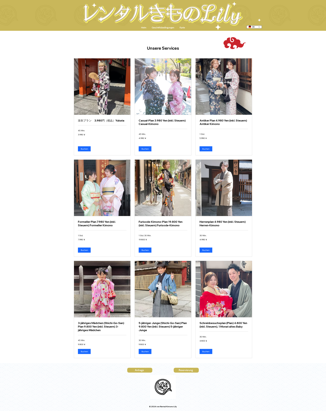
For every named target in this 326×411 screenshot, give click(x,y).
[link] (102, 120)
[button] (84, 148)
